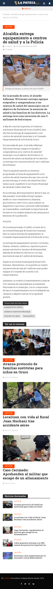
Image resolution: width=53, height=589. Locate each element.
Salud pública (28, 316)
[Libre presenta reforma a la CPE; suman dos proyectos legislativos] (8, 542)
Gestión (8, 27)
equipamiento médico (13, 307)
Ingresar (27, 8)
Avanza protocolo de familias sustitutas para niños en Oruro (23, 368)
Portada (6, 14)
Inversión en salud (12, 316)
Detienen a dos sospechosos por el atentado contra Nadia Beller (30, 557)
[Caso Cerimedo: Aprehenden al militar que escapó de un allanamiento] (26, 448)
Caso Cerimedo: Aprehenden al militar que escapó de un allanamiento (25, 474)
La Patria (8, 46)
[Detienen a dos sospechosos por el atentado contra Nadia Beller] (8, 555)
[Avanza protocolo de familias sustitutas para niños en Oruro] (26, 342)
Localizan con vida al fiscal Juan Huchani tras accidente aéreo (26, 421)
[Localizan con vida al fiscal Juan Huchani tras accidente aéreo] (26, 395)
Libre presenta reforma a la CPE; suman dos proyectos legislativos (30, 544)
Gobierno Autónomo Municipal (17, 311)
